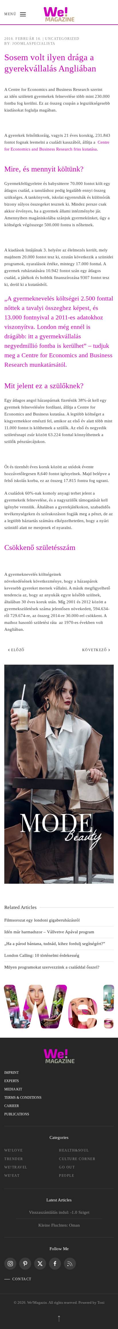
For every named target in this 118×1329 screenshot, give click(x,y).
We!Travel (15, 1167)
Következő (94, 650)
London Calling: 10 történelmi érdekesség (41, 955)
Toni (101, 1302)
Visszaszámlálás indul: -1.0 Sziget (59, 1212)
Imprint (11, 1073)
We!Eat (11, 1176)
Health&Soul (74, 1150)
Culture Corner (77, 1159)
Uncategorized (62, 39)
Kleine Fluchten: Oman (59, 1225)
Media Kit (13, 1089)
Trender (13, 1159)
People (66, 1176)
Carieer (11, 1106)
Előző (18, 650)
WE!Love (13, 1150)
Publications (16, 1114)
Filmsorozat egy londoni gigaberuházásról (42, 920)
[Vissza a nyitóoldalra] (59, 14)
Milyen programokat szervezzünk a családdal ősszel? (51, 967)
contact (22, 1279)
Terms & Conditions (23, 1098)
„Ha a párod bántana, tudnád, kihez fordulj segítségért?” (54, 943)
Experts (11, 1081)
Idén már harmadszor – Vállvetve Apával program (49, 932)
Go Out (67, 1167)
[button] (15, 14)
